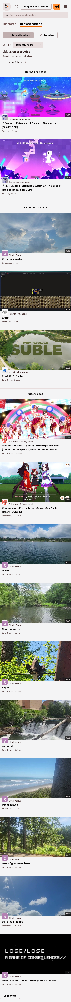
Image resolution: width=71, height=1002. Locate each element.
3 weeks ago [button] (7, 321)
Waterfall (8, 746)
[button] (40, 45)
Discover (9, 24)
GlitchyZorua (15, 255)
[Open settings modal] (16, 6)
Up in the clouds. (12, 259)
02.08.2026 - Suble (12, 376)
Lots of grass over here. (16, 863)
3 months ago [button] (8, 574)
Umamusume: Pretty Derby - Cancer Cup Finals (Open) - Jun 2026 (29, 510)
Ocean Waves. (10, 805)
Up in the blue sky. (12, 922)
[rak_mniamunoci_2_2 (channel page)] (5, 312)
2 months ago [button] (8, 453)
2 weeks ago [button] (7, 263)
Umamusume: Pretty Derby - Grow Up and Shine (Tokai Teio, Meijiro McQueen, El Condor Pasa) (30, 447)
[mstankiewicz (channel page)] (5, 370)
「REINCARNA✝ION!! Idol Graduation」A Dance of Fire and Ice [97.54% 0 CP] (32, 188)
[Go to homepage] (7, 7)
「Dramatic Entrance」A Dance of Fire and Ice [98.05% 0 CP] (29, 125)
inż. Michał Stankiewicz (20, 372)
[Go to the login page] (56, 7)
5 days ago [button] (6, 131)
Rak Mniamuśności (18, 314)
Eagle (5, 687)
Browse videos (31, 24)
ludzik (5, 318)
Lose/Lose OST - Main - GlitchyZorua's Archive (29, 980)
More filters (15, 62)
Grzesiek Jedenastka (19, 119)
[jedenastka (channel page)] (5, 117)
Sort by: (7, 45)
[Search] (7, 15)
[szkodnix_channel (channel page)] (5, 439)
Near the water (11, 629)
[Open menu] (65, 6)
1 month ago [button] (7, 380)
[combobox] (25, 45)
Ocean (6, 570)
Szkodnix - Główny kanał (21, 441)
